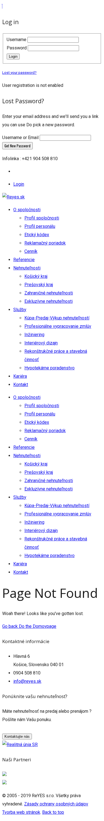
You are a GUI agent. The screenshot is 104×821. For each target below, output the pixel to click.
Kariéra (20, 376)
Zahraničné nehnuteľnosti (48, 293)
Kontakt (20, 384)
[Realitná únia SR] (20, 744)
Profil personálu (39, 226)
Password (17, 48)
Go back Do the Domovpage (29, 626)
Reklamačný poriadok (45, 243)
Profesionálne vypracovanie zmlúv (57, 326)
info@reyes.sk (27, 681)
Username (16, 39)
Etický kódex (36, 234)
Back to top (53, 812)
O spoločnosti (26, 209)
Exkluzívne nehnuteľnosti (48, 301)
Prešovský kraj (38, 284)
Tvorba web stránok (21, 812)
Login (13, 56)
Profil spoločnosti (41, 218)
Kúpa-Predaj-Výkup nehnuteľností (56, 318)
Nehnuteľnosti (26, 268)
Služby (19, 309)
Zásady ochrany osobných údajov (56, 804)
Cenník (30, 251)
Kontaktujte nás (17, 736)
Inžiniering (34, 334)
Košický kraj (35, 276)
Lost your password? (19, 72)
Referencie (24, 259)
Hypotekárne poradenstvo (49, 368)
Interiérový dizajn (41, 343)
